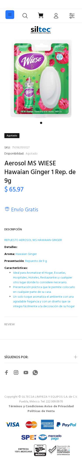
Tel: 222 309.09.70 (52, 401)
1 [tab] (41, 123)
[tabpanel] (41, 79)
